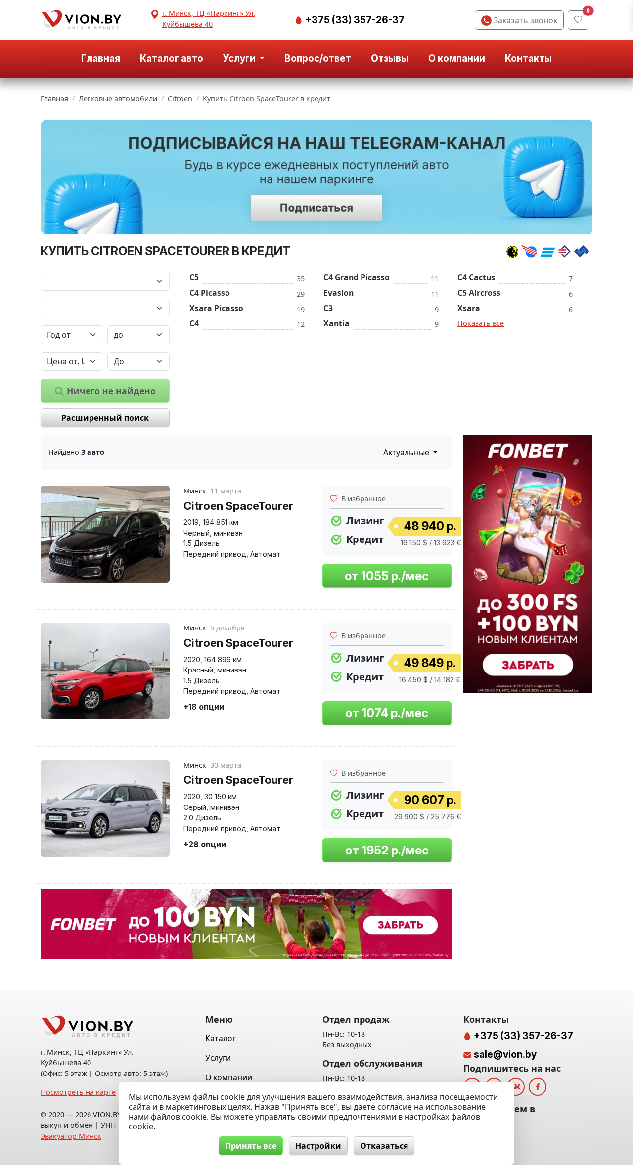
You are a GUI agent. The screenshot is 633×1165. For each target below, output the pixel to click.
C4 (194, 323)
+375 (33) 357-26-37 (354, 20)
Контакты (528, 58)
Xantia (336, 323)
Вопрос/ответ (317, 58)
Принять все (250, 1145)
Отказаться (384, 1145)
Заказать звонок (524, 20)
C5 (194, 277)
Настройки (318, 1145)
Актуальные (407, 452)
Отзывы (389, 58)
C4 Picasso (209, 292)
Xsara (468, 308)
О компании (456, 58)
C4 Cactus (476, 277)
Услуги (218, 1057)
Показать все (480, 323)
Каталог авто (171, 58)
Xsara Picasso (216, 308)
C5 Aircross (478, 292)
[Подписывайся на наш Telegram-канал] (316, 177)
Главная (100, 58)
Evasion (338, 292)
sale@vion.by (505, 1054)
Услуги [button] (240, 58)
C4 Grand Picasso (356, 277)
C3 (328, 308)
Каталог (220, 1038)
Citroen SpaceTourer (238, 505)
